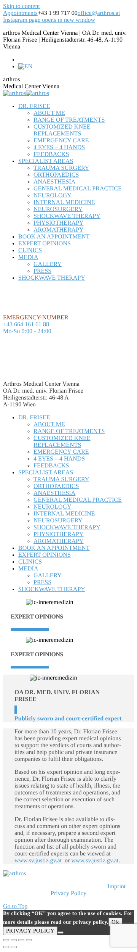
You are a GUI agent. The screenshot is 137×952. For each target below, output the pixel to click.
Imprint (116, 886)
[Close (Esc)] (6, 940)
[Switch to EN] (25, 66)
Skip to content (21, 6)
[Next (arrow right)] (14, 947)
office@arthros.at (99, 13)
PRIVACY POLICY (30, 931)
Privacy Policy (68, 893)
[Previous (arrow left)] (6, 947)
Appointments (20, 13)
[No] (60, 932)
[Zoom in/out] (29, 940)
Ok (115, 922)
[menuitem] (34, 106)
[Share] (14, 940)
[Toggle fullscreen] (21, 940)
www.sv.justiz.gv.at (38, 860)
